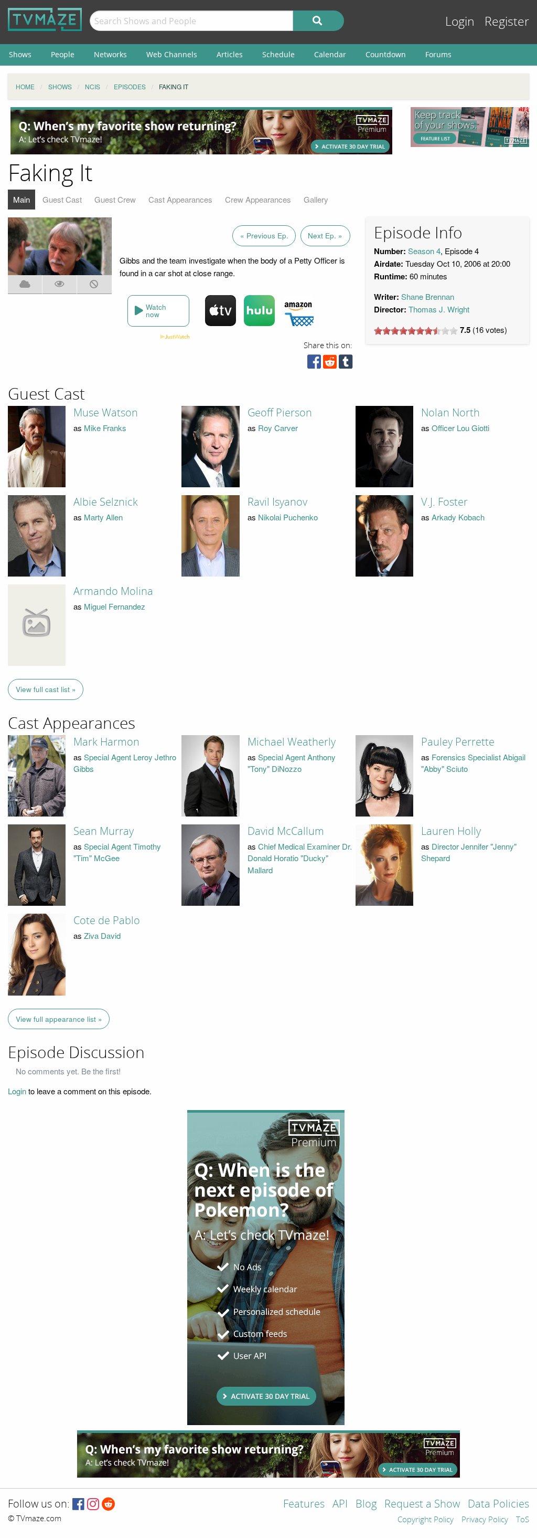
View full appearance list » (59, 1019)
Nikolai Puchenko (288, 516)
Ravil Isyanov (277, 502)
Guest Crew (115, 199)
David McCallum (286, 831)
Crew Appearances (258, 199)
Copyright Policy (426, 1520)
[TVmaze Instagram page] (93, 1504)
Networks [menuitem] (110, 54)
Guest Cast (62, 199)
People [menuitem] (62, 54)
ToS (522, 1520)
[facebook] (314, 364)
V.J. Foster (444, 502)
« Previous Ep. (264, 235)
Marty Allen (103, 516)
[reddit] (330, 364)
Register (507, 22)
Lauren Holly (451, 831)
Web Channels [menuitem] (171, 54)
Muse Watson (105, 412)
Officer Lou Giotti (460, 427)
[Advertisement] (201, 130)
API (340, 1504)
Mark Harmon (106, 742)
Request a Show (422, 1504)
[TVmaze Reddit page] (108, 1504)
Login (460, 22)
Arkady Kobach (458, 516)
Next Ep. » (325, 235)
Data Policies (498, 1504)
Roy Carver (278, 427)
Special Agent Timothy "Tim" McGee (117, 852)
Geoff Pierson (280, 412)
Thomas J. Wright (439, 309)
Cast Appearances (180, 199)
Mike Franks (105, 427)
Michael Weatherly (292, 742)
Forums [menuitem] (438, 54)
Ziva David (102, 935)
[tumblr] (345, 364)
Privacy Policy (484, 1520)
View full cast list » (46, 689)
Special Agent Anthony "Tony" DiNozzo (292, 763)
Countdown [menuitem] (386, 54)
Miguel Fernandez (114, 606)
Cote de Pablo (106, 920)
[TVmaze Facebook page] (78, 1504)
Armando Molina (113, 591)
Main (21, 199)
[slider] (416, 331)
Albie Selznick (105, 502)
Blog (366, 1504)
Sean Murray (103, 831)
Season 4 (424, 250)
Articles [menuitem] (230, 54)
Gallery (316, 199)
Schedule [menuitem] (278, 54)
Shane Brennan (427, 296)
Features (304, 1504)
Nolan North (450, 412)
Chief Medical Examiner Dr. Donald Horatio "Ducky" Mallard (300, 858)
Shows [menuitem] (20, 54)
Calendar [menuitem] (330, 54)
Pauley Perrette (458, 742)
